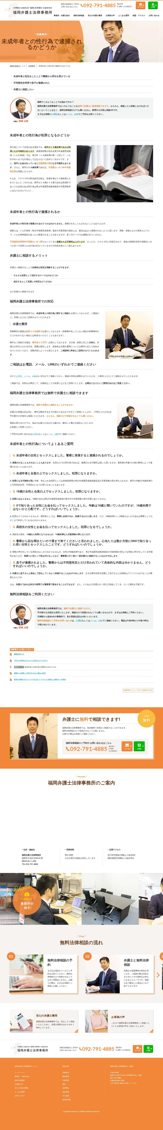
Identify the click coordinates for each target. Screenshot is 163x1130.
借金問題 (65, 1092)
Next (157, 975)
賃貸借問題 (66, 1100)
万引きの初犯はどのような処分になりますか (30, 661)
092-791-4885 (100, 5)
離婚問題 (65, 1076)
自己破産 (65, 1096)
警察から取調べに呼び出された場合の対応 (30, 673)
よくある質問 (123, 15)
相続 (64, 1084)
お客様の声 (110, 15)
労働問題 (65, 1080)
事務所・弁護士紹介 (62, 15)
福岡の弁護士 (15, 66)
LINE (153, 7)
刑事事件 (32, 66)
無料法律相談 (79, 15)
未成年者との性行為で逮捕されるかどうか (40, 667)
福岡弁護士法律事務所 (118, 1066)
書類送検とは (19, 654)
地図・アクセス (139, 15)
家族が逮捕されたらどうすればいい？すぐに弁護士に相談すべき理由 (40, 680)
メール (140, 7)
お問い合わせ (154, 15)
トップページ (20, 1073)
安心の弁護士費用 (95, 15)
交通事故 (65, 1088)
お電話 (55, 114)
